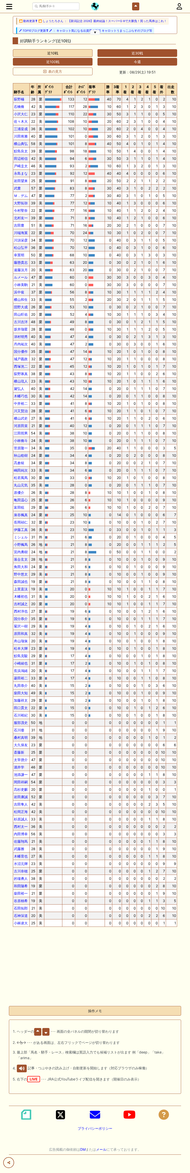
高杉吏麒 (21, 789)
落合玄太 (21, 559)
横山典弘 (21, 144)
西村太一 (21, 826)
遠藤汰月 (21, 270)
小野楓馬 (21, 544)
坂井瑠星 (21, 329)
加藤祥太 (21, 700)
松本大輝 (21, 648)
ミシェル (21, 537)
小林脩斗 (21, 440)
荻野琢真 (21, 374)
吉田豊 (19, 225)
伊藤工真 (21, 529)
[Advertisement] (95, 967)
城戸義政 (21, 359)
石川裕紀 (21, 715)
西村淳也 (21, 611)
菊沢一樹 (21, 626)
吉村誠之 (21, 604)
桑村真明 (21, 737)
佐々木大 (21, 121)
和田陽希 (21, 886)
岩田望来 (21, 181)
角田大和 (21, 567)
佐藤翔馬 (21, 841)
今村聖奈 (21, 210)
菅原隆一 (21, 448)
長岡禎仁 (21, 522)
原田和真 (21, 633)
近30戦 (137, 53)
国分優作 (21, 351)
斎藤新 (19, 752)
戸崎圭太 (21, 166)
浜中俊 (19, 292)
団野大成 (21, 307)
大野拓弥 (21, 203)
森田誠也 (21, 581)
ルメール (21, 277)
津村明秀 (21, 337)
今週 (137, 62)
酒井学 (19, 767)
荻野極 (19, 99)
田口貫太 (21, 708)
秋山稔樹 (21, 455)
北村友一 (21, 218)
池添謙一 (21, 774)
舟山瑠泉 (21, 641)
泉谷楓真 (21, 515)
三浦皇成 (21, 129)
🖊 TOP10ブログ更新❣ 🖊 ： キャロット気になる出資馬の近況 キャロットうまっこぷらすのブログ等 (85, 30)
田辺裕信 (21, 158)
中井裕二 (21, 403)
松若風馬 (21, 478)
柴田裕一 (21, 893)
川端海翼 (21, 233)
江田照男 (21, 433)
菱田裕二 (21, 678)
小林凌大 (21, 923)
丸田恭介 (21, 685)
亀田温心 (21, 500)
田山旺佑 (21, 314)
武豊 (17, 188)
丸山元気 (21, 485)
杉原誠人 (21, 819)
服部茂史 (21, 722)
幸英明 (19, 255)
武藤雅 (19, 849)
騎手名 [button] (19, 92)
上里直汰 (21, 589)
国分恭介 (21, 619)
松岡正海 (21, 812)
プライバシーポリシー (95, 1128)
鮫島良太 (21, 151)
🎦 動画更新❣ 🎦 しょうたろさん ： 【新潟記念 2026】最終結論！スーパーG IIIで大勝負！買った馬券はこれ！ (93, 21)
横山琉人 (21, 381)
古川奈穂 (21, 871)
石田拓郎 (21, 908)
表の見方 (55, 71)
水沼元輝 (21, 864)
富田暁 (19, 507)
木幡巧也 (21, 396)
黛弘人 (19, 388)
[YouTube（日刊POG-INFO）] (129, 1115)
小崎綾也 (21, 663)
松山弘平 (21, 247)
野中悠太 (21, 574)
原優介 (19, 492)
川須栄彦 (21, 240)
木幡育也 (21, 856)
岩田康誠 (21, 797)
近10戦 (52, 53)
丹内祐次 (21, 344)
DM (83, 1149)
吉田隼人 (21, 804)
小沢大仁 (21, 114)
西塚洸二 (21, 366)
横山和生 (21, 299)
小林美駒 (21, 285)
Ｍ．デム (21, 195)
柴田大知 (21, 693)
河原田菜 (21, 426)
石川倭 (19, 730)
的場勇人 (21, 878)
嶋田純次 (21, 470)
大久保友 (21, 745)
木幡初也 (21, 596)
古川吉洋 (21, 322)
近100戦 (52, 62)
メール (101, 1149)
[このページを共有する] (8, 1162)
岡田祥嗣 (21, 782)
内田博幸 (21, 834)
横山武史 (21, 418)
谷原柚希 (21, 901)
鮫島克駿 (21, 656)
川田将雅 (21, 136)
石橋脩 (19, 106)
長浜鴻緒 (21, 671)
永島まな (21, 173)
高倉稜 (19, 463)
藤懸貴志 (21, 262)
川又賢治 (21, 411)
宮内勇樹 (21, 552)
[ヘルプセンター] (164, 1114)
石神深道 (21, 915)
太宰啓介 (21, 760)
